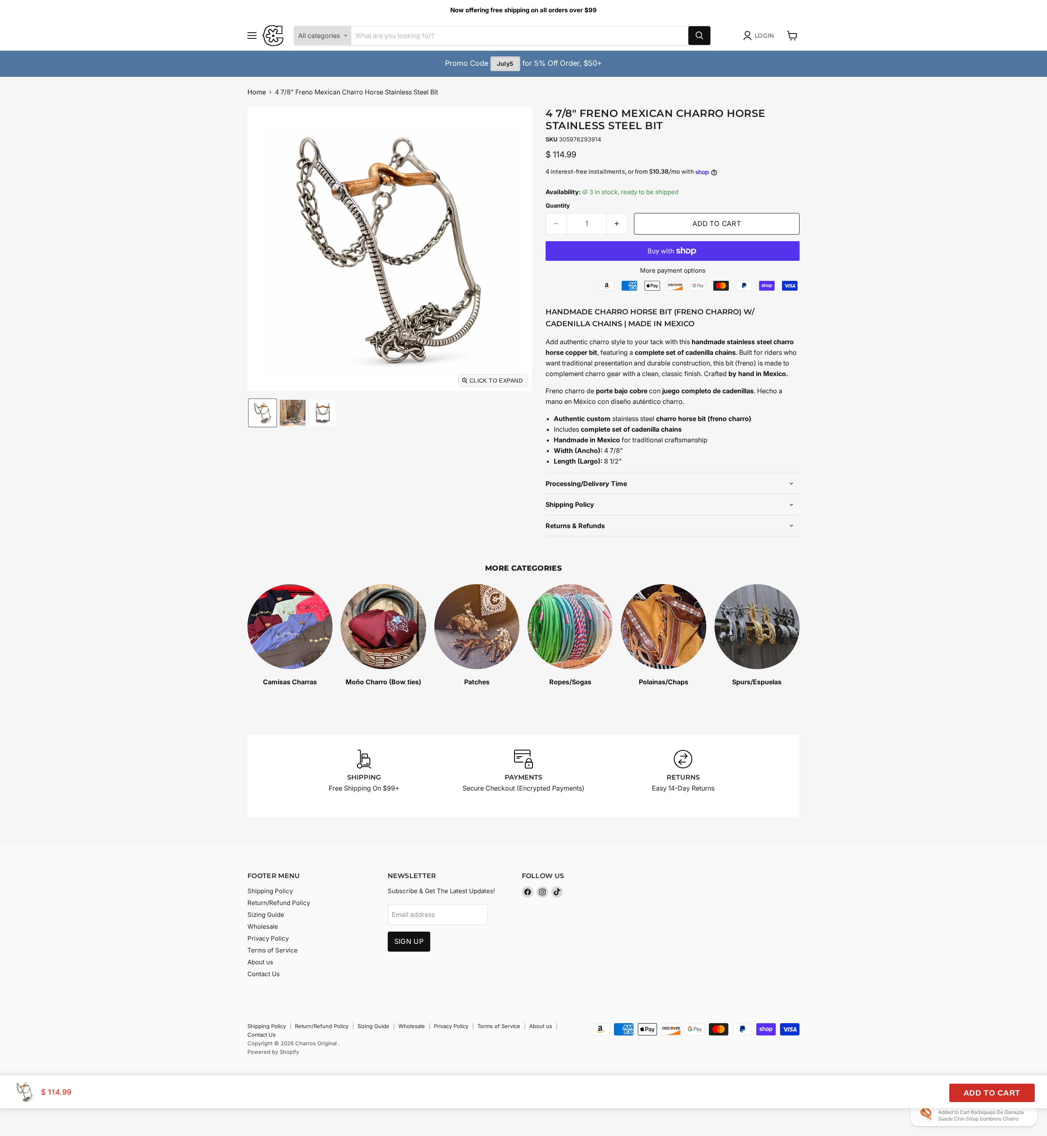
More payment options (672, 270)
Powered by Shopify (273, 1052)
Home (256, 92)
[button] (262, 413)
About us (260, 962)
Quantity (558, 205)
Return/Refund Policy (278, 903)
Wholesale (262, 926)
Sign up (409, 941)
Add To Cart (992, 1092)
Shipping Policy (270, 891)
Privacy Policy (268, 938)
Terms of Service (272, 950)
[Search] (699, 35)
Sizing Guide (265, 915)
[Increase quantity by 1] (617, 224)
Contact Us (263, 974)
